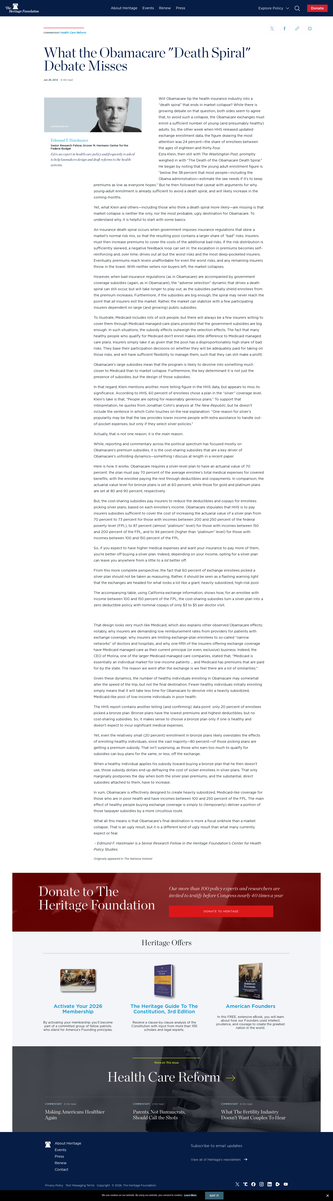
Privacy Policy (54, 1185)
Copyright (103, 1185)
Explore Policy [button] (270, 8)
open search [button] (297, 8)
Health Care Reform (73, 32)
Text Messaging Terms (80, 1185)
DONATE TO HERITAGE (221, 911)
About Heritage (124, 8)
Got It (214, 1195)
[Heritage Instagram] (261, 1185)
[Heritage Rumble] (278, 1185)
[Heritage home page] (48, 1144)
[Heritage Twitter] (237, 1185)
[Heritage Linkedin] (269, 1185)
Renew (165, 8)
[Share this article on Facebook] (284, 29)
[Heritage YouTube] (286, 1185)
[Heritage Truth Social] (245, 1185)
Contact (61, 1169)
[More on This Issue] (230, 1075)
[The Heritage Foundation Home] (22, 8)
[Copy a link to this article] (297, 29)
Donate (317, 8)
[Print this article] (309, 29)
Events (148, 8)
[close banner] (327, 1196)
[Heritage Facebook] (253, 1185)
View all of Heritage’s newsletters (216, 1159)
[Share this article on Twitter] (272, 29)
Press (180, 8)
